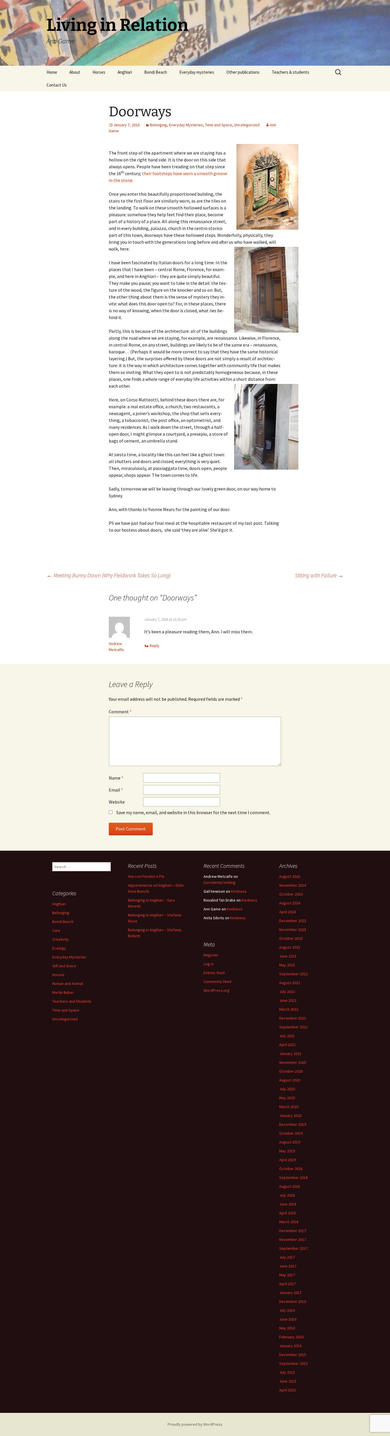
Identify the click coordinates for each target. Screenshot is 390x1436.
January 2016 (290, 1345)
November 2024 (292, 885)
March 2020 (288, 1106)
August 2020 (289, 1080)
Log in (209, 963)
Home (52, 72)
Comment (120, 711)
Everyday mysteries (196, 72)
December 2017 (292, 1230)
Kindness (239, 891)
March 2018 (288, 1221)
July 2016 (287, 1310)
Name (116, 778)
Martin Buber (63, 992)
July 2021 (287, 1035)
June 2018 (287, 1204)
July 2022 (287, 991)
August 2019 (289, 1142)
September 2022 (293, 973)
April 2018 (287, 1212)
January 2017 (290, 1292)
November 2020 (292, 1062)
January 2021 (290, 1053)
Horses (99, 72)
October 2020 (291, 1071)
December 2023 (292, 920)
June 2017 (287, 1266)
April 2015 (287, 1390)
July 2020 (287, 1088)
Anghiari (125, 72)
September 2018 (293, 1177)
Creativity (60, 939)
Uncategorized (247, 124)
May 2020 (287, 1097)
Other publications (243, 72)
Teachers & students (290, 72)
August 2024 (289, 903)
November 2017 (292, 1239)
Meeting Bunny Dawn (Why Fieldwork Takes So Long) (108, 575)
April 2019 (287, 1159)
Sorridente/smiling (220, 882)
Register (211, 955)
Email (116, 790)
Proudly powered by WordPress (195, 1424)
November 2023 (292, 929)
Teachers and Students (72, 1001)
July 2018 (287, 1195)
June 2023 (287, 956)
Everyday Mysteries (186, 124)
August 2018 (289, 1186)
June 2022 (287, 1000)
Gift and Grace (64, 965)
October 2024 (291, 894)
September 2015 (293, 1363)
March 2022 (288, 1009)
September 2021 (293, 1027)
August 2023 (289, 947)
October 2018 (291, 1168)
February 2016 (291, 1336)
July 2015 (287, 1372)
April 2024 (287, 911)
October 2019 (291, 1133)
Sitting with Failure (319, 575)
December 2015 (292, 1354)
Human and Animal (67, 983)
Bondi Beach (155, 72)
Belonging (158, 124)
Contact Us (57, 85)
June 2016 (287, 1319)
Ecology (59, 948)
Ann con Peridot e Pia (146, 876)
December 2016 (292, 1301)
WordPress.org (217, 990)
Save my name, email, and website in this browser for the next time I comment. (193, 812)
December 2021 (292, 1018)
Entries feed (214, 972)
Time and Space (218, 124)
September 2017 (293, 1248)
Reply (154, 645)
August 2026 (289, 876)
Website (117, 802)
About (74, 72)
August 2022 (289, 982)
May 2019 (287, 1150)
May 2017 (287, 1274)
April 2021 (287, 1044)
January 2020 (290, 1115)
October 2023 (291, 938)
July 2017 (287, 1257)
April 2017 (287, 1283)
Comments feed (217, 981)
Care (56, 930)
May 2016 (287, 1328)
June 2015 (287, 1381)
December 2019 (292, 1124)
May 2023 (287, 965)
